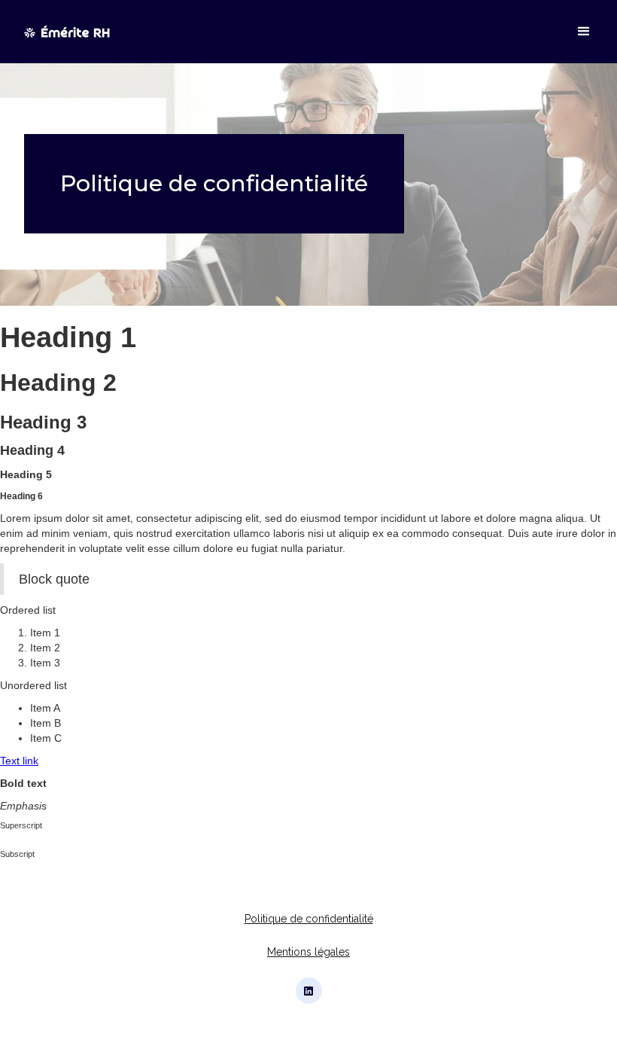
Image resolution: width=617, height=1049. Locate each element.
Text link (19, 761)
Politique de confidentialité (309, 919)
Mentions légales (308, 952)
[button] (577, 31)
